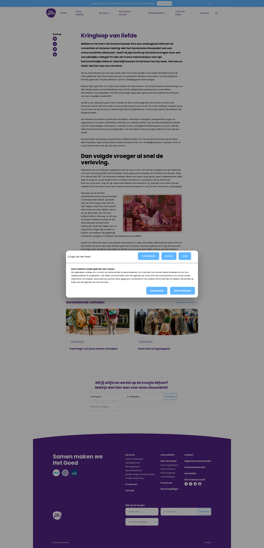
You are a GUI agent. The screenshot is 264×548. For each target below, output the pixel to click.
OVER (184, 256)
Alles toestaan (182, 290)
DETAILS (169, 256)
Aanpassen (156, 290)
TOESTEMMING (148, 256)
